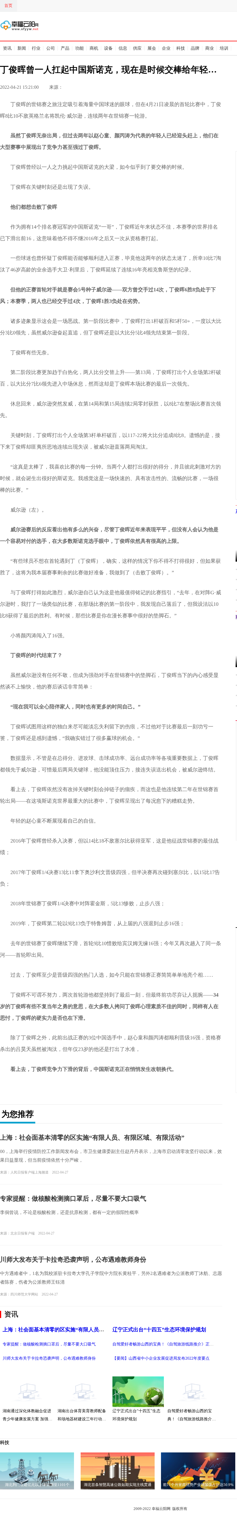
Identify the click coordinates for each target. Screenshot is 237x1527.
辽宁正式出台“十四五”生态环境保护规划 (159, 1329)
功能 (79, 48)
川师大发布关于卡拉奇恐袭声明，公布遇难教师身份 (73, 1259)
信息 (122, 48)
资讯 (7, 48)
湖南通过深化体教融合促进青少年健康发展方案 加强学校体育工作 (27, 1415)
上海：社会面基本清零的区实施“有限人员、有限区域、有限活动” (92, 1137)
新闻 (21, 48)
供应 (137, 48)
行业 (36, 48)
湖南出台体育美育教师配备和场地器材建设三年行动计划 (82, 1415)
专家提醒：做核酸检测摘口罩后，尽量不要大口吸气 (73, 1198)
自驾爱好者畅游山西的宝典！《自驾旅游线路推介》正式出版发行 (171, 1344)
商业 (209, 48)
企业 (166, 48)
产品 (65, 48)
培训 (224, 48)
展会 (151, 48)
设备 (108, 48)
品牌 (195, 48)
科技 (180, 48)
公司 (50, 48)
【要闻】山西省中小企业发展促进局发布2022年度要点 (161, 1358)
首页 (8, 5)
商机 (94, 48)
